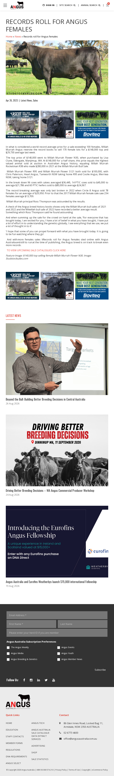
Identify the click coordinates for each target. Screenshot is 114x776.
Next (111, 124)
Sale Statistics (39, 759)
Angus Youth (67, 653)
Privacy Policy (61, 770)
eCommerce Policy (100, 770)
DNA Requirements (16, 756)
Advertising (38, 745)
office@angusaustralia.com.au (80, 738)
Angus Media (17, 653)
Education (12, 729)
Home (9, 36)
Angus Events (67, 647)
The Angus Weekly (20, 647)
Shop (34, 752)
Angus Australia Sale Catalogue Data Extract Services (40, 734)
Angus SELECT (13, 763)
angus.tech (37, 723)
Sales (35, 100)
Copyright (86, 770)
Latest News (26, 100)
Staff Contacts (15, 736)
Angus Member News (71, 659)
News (18, 36)
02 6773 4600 (71, 732)
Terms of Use (74, 770)
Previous (2, 124)
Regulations (13, 749)
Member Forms (14, 743)
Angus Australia (28, 770)
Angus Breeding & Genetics (24, 659)
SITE (65, 5)
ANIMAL (89, 5)
